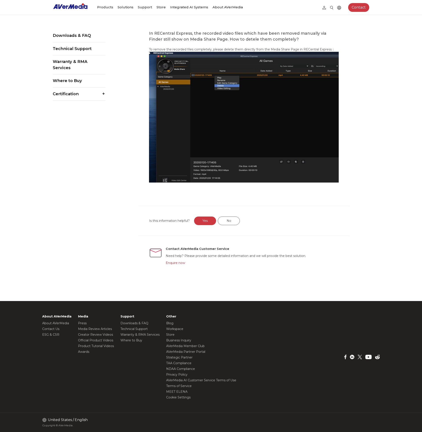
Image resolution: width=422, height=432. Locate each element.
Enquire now (175, 263)
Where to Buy (67, 80)
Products (105, 7)
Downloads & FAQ (72, 35)
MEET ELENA (176, 392)
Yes (205, 221)
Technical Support (72, 48)
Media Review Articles (95, 329)
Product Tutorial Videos (96, 346)
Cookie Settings (178, 397)
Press (82, 323)
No (229, 221)
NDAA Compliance (180, 369)
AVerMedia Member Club (185, 346)
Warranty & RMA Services (70, 64)
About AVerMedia (228, 7)
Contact (359, 7)
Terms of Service (179, 386)
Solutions (125, 7)
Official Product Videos (95, 340)
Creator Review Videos (95, 335)
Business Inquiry (178, 340)
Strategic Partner (179, 357)
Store (161, 7)
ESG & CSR (50, 335)
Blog (169, 323)
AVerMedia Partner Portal (185, 352)
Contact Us (50, 329)
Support (145, 7)
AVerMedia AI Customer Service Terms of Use (201, 380)
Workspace (174, 329)
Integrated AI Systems (189, 7)
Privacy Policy (176, 374)
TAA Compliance (178, 363)
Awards (83, 352)
